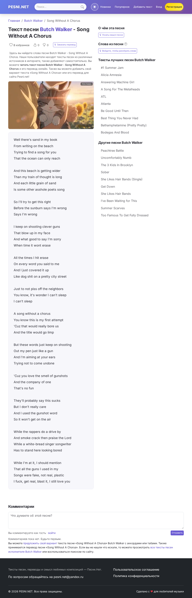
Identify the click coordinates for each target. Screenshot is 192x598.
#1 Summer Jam (112, 68)
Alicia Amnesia (111, 75)
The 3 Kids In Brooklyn (117, 165)
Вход (159, 6)
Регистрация (174, 6)
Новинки (105, 6)
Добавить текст (143, 6)
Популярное (122, 6)
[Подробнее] (125, 44)
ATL (103, 96)
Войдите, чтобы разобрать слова (119, 50)
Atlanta (106, 104)
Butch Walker (33, 20)
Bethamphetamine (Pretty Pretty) (124, 125)
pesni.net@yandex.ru (68, 577)
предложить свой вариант (40, 543)
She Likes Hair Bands (116, 194)
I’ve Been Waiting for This (119, 201)
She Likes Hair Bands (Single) (121, 179)
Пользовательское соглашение (136, 569)
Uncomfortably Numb (116, 158)
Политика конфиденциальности (136, 576)
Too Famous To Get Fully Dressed (124, 215)
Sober (105, 172)
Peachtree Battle (112, 150)
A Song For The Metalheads (120, 89)
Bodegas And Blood (115, 132)
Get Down (108, 186)
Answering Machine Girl (117, 82)
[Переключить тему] (94, 7)
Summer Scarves (113, 208)
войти (52, 532)
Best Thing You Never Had (119, 118)
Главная (14, 20)
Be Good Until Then (114, 111)
